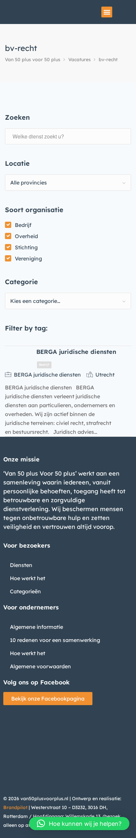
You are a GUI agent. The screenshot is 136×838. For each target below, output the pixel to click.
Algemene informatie (36, 627)
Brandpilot (15, 807)
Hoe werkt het (27, 578)
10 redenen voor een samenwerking (55, 640)
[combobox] (68, 182)
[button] (106, 12)
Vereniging (28, 258)
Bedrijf (23, 225)
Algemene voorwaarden (40, 666)
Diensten (21, 565)
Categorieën (25, 591)
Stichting (26, 247)
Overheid (26, 236)
